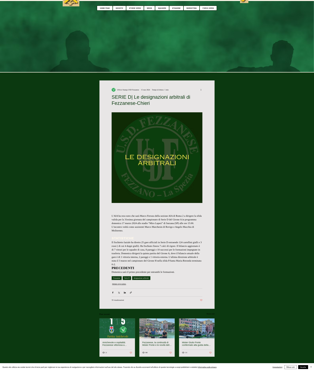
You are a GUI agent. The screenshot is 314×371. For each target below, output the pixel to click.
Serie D (127, 278)
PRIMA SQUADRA (119, 284)
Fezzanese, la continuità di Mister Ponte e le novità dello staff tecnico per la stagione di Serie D (156, 343)
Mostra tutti (211, 314)
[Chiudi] (311, 367)
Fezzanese (116, 278)
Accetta (303, 367)
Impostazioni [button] (277, 367)
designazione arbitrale (141, 278)
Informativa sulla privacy (207, 367)
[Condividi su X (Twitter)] (119, 292)
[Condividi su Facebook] (113, 292)
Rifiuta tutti (290, 367)
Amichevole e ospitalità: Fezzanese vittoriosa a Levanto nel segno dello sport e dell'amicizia (116, 343)
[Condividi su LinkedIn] (125, 292)
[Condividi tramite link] (131, 292)
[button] (119, 8)
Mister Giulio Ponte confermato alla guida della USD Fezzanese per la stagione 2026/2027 (195, 343)
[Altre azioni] (200, 89)
